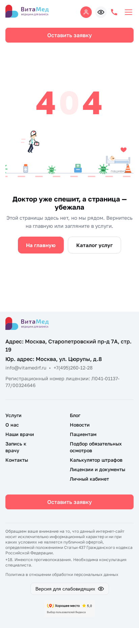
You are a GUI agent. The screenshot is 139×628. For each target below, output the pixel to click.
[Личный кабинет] (86, 12)
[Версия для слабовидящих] (101, 12)
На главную (41, 245)
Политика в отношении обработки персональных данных (61, 574)
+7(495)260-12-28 (73, 367)
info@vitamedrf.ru (25, 367)
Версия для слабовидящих (65, 588)
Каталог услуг (94, 245)
